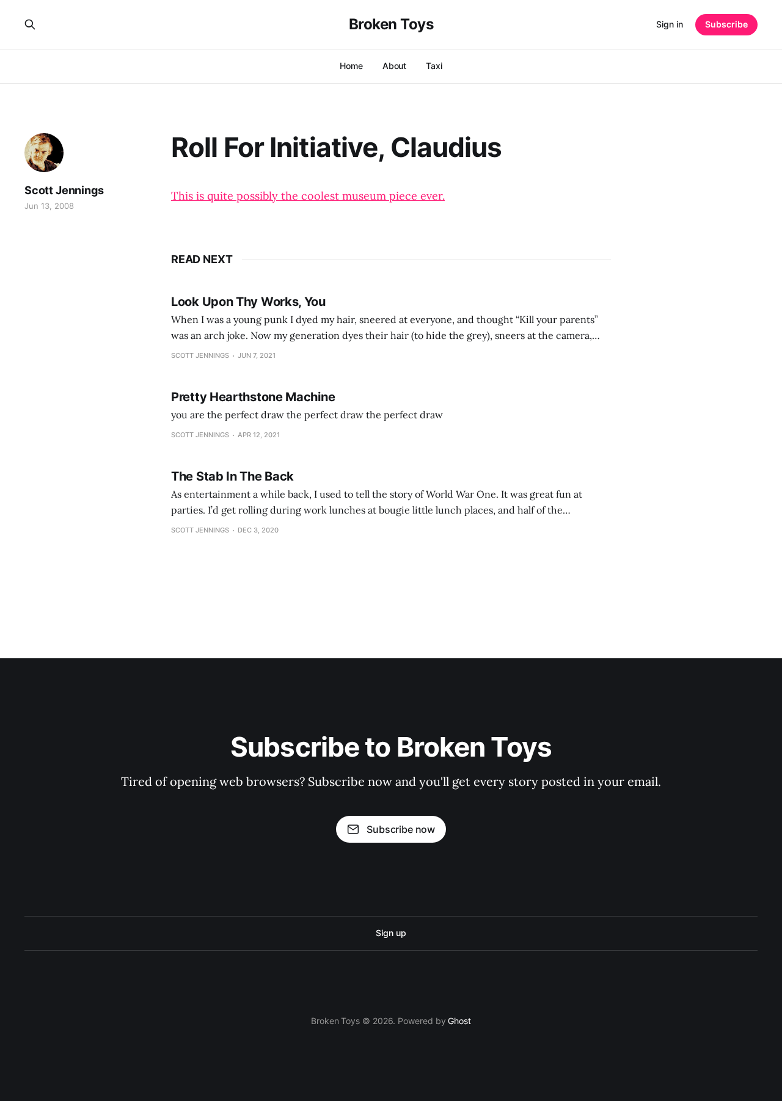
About (394, 65)
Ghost (459, 1021)
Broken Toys (391, 24)
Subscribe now (401, 829)
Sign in (669, 24)
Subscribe (726, 24)
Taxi (434, 65)
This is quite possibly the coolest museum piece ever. (308, 196)
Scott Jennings (63, 190)
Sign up (391, 933)
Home (351, 65)
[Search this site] (30, 24)
